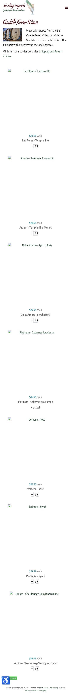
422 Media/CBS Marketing (48, 688)
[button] (66, 7)
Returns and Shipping (38, 691)
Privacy (27, 691)
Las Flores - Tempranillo (35, 140)
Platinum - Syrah (35, 576)
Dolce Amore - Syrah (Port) (35, 314)
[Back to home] (19, 7)
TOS (60, 688)
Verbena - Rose (35, 489)
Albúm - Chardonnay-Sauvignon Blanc (35, 663)
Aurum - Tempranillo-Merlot (35, 227)
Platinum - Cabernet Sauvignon (35, 401)
